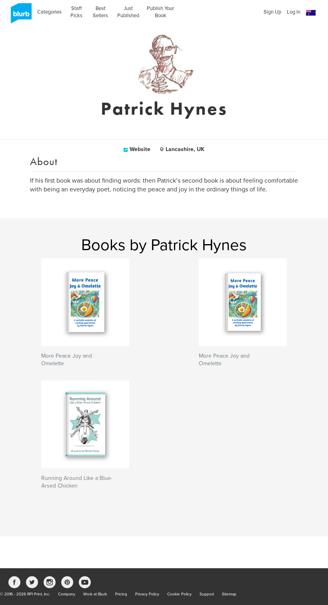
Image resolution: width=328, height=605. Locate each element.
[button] (311, 13)
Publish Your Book (160, 12)
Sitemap (229, 594)
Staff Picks (76, 12)
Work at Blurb (95, 594)
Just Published (128, 12)
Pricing (121, 594)
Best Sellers (100, 12)
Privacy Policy (147, 594)
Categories (49, 12)
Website (140, 149)
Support (207, 594)
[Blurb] (18, 16)
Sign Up (272, 12)
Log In (293, 12)
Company (66, 594)
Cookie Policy (179, 594)
